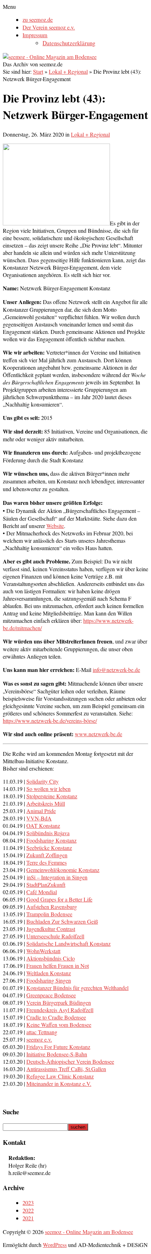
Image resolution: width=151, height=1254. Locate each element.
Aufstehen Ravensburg (51, 906)
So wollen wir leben (48, 788)
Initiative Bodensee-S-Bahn (56, 1054)
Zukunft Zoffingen (46, 855)
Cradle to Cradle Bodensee (56, 1017)
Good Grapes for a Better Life (59, 899)
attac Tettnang (41, 1032)
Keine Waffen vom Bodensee (58, 1024)
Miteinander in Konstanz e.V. (58, 1083)
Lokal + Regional (68, 71)
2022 (28, 1210)
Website (55, 525)
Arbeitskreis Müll (45, 803)
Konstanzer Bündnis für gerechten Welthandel (77, 987)
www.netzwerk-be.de (98, 734)
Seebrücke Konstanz (49, 847)
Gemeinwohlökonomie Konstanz (62, 869)
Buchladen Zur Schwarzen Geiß (62, 921)
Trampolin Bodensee (49, 914)
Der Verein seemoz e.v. (48, 27)
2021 (28, 1218)
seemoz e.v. (39, 1039)
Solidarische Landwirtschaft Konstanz (68, 943)
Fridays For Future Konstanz (58, 1046)
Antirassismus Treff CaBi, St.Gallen (66, 1068)
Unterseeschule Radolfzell (55, 936)
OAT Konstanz (43, 825)
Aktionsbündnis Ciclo (50, 958)
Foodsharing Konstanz (51, 840)
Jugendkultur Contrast (50, 928)
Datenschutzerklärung (68, 43)
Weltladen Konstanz (48, 973)
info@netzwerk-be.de (116, 669)
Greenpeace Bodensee (51, 995)
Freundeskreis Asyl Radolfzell (59, 1010)
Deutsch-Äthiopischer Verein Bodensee (70, 1061)
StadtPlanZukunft (45, 884)
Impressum (34, 35)
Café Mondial (41, 892)
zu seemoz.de (37, 20)
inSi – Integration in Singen (57, 877)
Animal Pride (41, 810)
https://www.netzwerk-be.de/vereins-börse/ (50, 720)
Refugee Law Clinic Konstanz (60, 1076)
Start (38, 71)
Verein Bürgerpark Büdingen (58, 1002)
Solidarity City (42, 781)
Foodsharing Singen (48, 980)
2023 (28, 1203)
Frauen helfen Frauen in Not (57, 965)
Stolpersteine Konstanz (51, 796)
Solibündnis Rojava (48, 833)
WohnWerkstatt (43, 951)
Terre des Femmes (46, 862)
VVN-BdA (39, 818)
